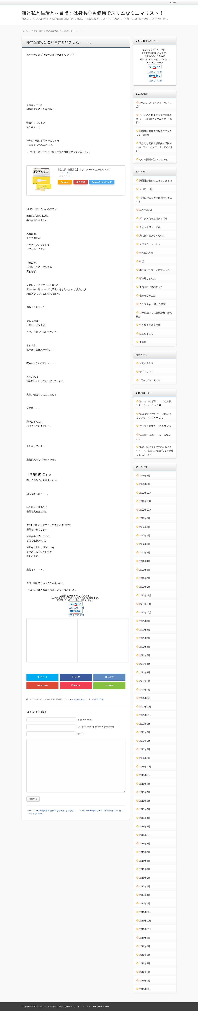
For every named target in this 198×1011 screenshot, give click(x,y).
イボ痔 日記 (97, 699)
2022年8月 (144, 527)
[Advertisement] (75, 81)
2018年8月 (144, 843)
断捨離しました (147, 278)
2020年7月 (144, 732)
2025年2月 (144, 475)
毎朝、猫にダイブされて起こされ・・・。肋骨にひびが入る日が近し (154, 451)
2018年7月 (144, 852)
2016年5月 (144, 955)
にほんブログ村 (76, 607)
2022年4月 (144, 561)
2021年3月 (144, 672)
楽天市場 (80, 182)
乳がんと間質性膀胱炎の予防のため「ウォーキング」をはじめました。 (154, 147)
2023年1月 (144, 484)
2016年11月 (145, 920)
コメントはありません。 (78, 699)
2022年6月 (144, 544)
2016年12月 (145, 912)
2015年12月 (145, 989)
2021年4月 (144, 664)
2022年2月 (144, 578)
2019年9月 (144, 783)
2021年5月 (144, 655)
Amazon (65, 182)
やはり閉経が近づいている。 (154, 159)
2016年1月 (144, 980)
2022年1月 (144, 586)
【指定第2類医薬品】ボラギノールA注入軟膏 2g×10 (84, 169)
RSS (174, 3)
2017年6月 (144, 886)
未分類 (142, 342)
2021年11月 (145, 604)
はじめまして (146, 333)
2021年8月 (144, 629)
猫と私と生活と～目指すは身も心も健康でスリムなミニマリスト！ (93, 12)
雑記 (141, 261)
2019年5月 (144, 809)
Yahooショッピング (102, 182)
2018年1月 (144, 877)
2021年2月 (144, 681)
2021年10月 (145, 612)
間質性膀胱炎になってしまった (155, 180)
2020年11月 (145, 706)
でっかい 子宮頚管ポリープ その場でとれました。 (101, 811)
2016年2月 (144, 972)
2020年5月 (144, 749)
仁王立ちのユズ (148, 426)
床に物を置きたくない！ (152, 235)
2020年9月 (144, 723)
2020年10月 (145, 715)
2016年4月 (144, 963)
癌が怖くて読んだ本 (149, 325)
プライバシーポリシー (151, 380)
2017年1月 (144, 903)
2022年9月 (144, 518)
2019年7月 (144, 792)
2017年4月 (144, 895)
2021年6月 (144, 646)
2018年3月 (144, 869)
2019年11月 (145, 766)
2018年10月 (145, 835)
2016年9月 (144, 937)
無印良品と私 (146, 252)
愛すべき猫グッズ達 (149, 227)
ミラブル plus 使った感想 (152, 304)
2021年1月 (144, 689)
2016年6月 (144, 946)
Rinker (69, 173)
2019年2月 (144, 826)
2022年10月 (145, 509)
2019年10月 (145, 775)
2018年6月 (144, 860)
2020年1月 (144, 758)
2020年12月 (145, 698)
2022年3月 (144, 569)
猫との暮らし (146, 210)
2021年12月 (145, 595)
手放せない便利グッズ (151, 287)
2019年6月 (144, 800)
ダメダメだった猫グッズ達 (153, 218)
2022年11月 (145, 501)
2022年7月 (144, 535)
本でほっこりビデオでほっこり (155, 270)
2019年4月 (144, 818)
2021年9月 (144, 621)
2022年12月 (145, 492)
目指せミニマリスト (149, 244)
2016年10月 (145, 929)
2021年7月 (144, 638)
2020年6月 (144, 741)
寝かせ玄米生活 (147, 295)
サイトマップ (146, 371)
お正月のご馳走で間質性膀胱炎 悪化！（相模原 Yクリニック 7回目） (155, 119)
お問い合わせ (146, 363)
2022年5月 (144, 552)
